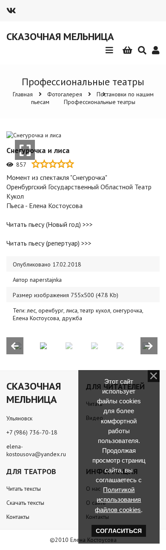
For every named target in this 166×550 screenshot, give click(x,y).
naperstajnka (46, 280)
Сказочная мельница (60, 36)
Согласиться (119, 530)
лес (31, 310)
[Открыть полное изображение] (25, 150)
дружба (72, 318)
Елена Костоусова (36, 318)
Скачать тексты (25, 503)
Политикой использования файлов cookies (118, 499)
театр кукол (95, 310)
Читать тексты (23, 488)
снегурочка (127, 310)
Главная (23, 94)
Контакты (17, 517)
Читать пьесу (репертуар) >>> (49, 243)
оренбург (50, 310)
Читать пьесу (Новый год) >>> (49, 224)
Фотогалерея (64, 94)
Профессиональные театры (99, 102)
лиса (71, 310)
